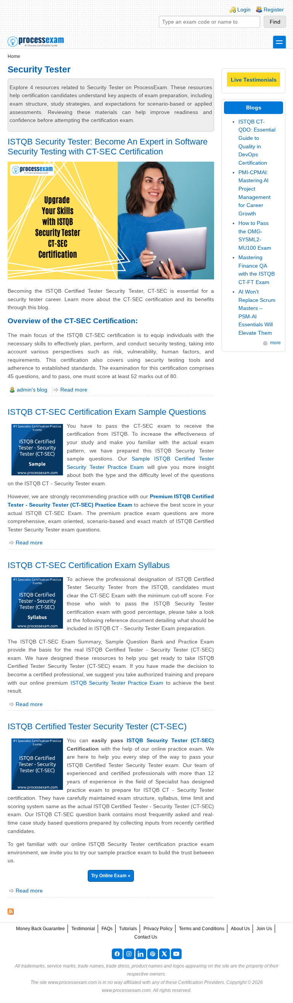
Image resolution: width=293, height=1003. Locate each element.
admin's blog (32, 390)
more (275, 342)
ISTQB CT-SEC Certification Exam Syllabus (89, 565)
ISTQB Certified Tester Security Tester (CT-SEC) (97, 726)
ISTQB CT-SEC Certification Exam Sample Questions (107, 412)
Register (274, 9)
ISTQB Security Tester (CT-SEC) (170, 740)
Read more (73, 390)
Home (14, 56)
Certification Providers (201, 982)
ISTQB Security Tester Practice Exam (117, 683)
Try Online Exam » (110, 875)
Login (244, 9)
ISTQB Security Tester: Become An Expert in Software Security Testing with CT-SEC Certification (108, 146)
